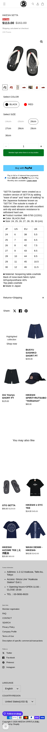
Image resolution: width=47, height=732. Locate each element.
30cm (8, 135)
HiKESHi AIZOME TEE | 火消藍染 (12, 537)
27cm (8, 128)
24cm (8, 121)
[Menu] (4, 4)
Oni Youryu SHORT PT (12, 385)
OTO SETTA (12, 494)
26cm (33, 121)
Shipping (6, 28)
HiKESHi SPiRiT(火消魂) (28, 722)
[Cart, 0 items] (42, 4)
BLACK (13, 104)
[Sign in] (38, 4)
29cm (33, 128)
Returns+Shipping (12, 297)
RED (30, 104)
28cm (21, 128)
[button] (41, 146)
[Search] (33, 4)
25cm (21, 121)
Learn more (32, 180)
